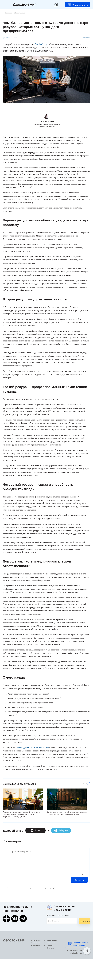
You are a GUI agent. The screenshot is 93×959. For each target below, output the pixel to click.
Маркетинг (51, 943)
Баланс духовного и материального (32, 747)
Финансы (50, 945)
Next (88, 783)
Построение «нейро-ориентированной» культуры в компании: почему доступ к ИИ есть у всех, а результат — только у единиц (21, 814)
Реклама (36, 943)
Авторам (36, 945)
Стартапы (50, 948)
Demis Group (41, 44)
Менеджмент (52, 940)
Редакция (37, 940)
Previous (85, 783)
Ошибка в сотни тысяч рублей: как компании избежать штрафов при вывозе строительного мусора (67, 813)
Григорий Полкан (46, 121)
